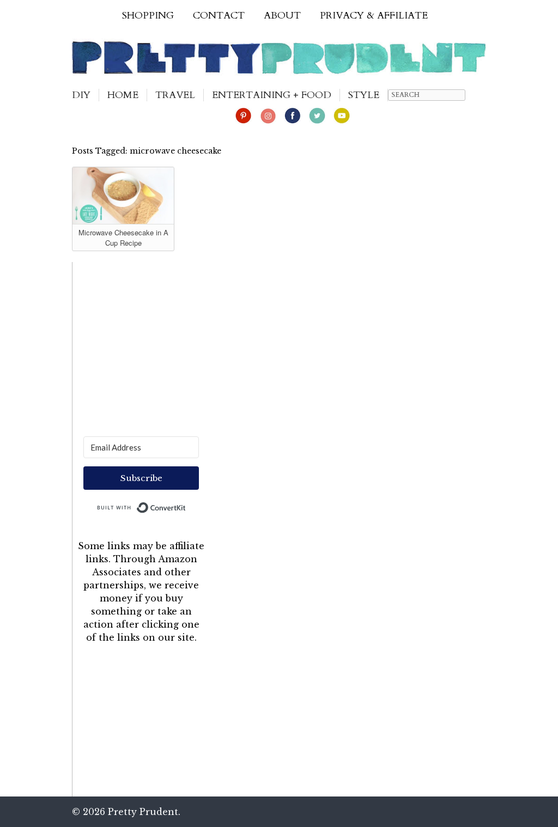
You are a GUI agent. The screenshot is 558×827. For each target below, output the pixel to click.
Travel (175, 95)
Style (363, 95)
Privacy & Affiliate (374, 15)
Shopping (148, 15)
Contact (219, 15)
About (282, 15)
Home (122, 95)
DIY (81, 95)
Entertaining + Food (271, 95)
